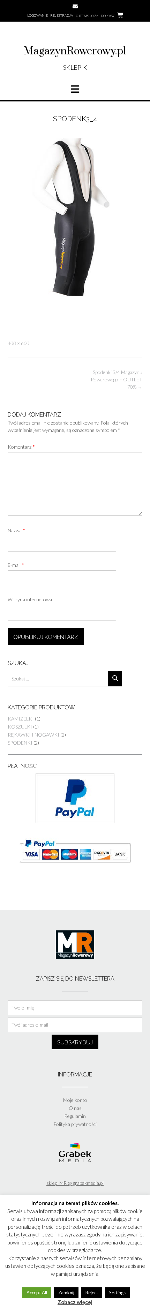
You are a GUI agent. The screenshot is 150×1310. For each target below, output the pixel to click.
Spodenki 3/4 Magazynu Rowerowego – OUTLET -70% (116, 379)
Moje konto (75, 1100)
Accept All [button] (37, 1292)
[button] (75, 89)
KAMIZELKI (21, 719)
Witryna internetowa (30, 599)
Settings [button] (117, 1292)
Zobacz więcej (75, 1302)
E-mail (16, 565)
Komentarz (21, 447)
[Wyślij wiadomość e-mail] (75, 6)
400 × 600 (18, 343)
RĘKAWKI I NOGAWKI (33, 735)
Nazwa (16, 530)
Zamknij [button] (66, 1292)
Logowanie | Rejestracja (50, 15)
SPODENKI (20, 743)
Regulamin (75, 1116)
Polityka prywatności (75, 1124)
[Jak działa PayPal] (75, 821)
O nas (75, 1108)
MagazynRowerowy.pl (75, 51)
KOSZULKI (20, 727)
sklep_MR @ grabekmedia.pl (75, 1183)
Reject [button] (91, 1292)
